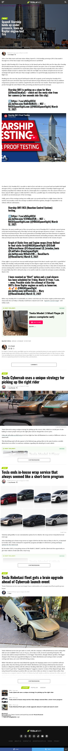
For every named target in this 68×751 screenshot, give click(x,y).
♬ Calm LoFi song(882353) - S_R (10, 717)
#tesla (35, 714)
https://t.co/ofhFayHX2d (23, 101)
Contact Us (27, 741)
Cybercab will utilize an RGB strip (12, 435)
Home (11, 741)
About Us (18, 741)
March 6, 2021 (31, 256)
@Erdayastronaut (32, 248)
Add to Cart (37, 322)
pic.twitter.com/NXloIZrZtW (21, 254)
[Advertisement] (34, 173)
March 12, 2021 (33, 294)
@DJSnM (50, 245)
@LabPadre (14, 251)
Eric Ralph (11, 54)
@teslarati (5, 713)
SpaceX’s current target (51, 301)
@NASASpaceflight (36, 245)
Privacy (56, 741)
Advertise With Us (39, 741)
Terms (50, 741)
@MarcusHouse (16, 248)
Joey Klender (12, 388)
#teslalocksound (6, 716)
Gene (9, 593)
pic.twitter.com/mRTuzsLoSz (22, 291)
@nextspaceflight (29, 251)
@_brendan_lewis (50, 248)
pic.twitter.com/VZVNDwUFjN (22, 219)
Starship (20, 341)
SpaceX (14, 341)
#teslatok (40, 714)
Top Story (28, 341)
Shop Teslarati (9, 308)
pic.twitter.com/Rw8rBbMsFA (22, 104)
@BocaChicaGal (17, 92)
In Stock (62, 308)
